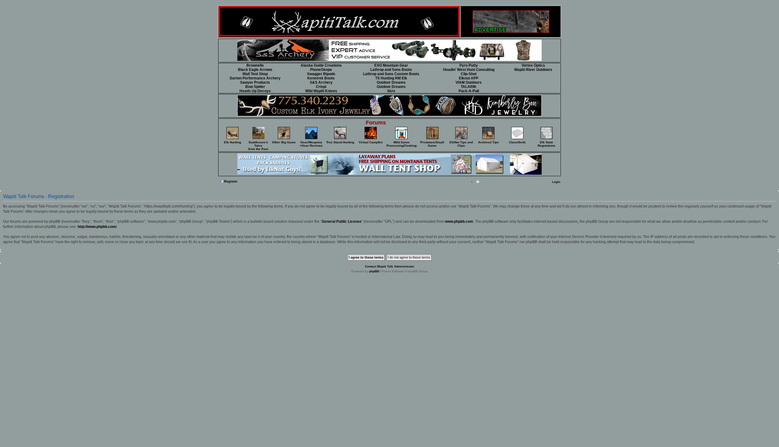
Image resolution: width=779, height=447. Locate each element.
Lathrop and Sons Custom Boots (391, 74)
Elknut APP (468, 78)
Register (230, 181)
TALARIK (469, 87)
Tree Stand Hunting (340, 142)
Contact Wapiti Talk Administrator (389, 266)
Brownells (255, 65)
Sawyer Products (255, 82)
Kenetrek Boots (321, 78)
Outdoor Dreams (391, 82)
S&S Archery (321, 82)
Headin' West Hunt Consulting (468, 70)
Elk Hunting (232, 142)
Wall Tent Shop (255, 74)
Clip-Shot (469, 74)
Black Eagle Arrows (255, 70)
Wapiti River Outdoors (533, 70)
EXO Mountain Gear (391, 65)
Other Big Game (284, 142)
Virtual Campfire (371, 142)
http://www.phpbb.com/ (97, 227)
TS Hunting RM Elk (391, 78)
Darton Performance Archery (255, 78)
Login (556, 181)
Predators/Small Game (432, 144)
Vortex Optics (533, 65)
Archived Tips (488, 142)
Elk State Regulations (546, 144)
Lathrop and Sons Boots (391, 70)
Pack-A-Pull (469, 91)
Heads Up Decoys (255, 91)
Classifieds (517, 142)
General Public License (342, 221)
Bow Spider (255, 87)
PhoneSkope (321, 70)
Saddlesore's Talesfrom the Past (258, 146)
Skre (391, 91)
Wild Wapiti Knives (321, 91)
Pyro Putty (468, 65)
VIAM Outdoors (469, 82)
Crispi (321, 87)
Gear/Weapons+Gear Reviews (311, 144)
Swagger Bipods (321, 74)
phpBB (374, 271)
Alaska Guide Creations (321, 65)
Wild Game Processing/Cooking (401, 144)
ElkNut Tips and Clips (461, 144)
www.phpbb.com (459, 221)
